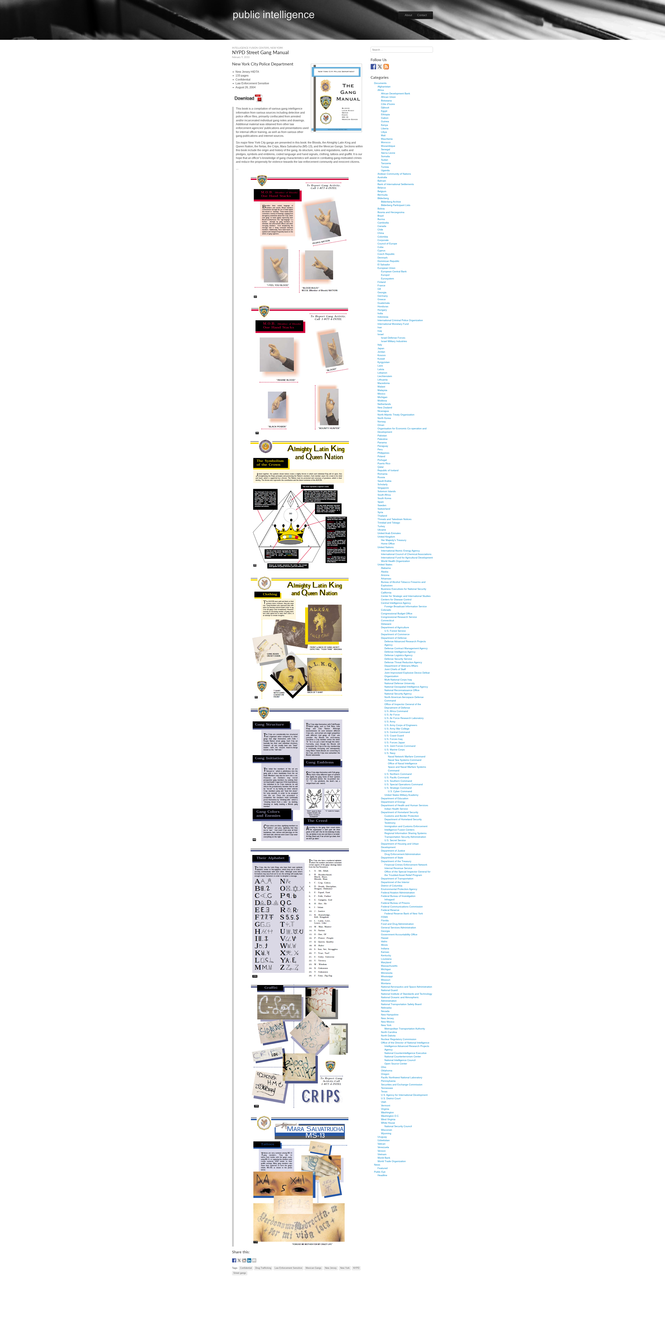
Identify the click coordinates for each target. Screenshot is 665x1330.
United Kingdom (386, 536)
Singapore (383, 487)
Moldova (382, 400)
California (386, 592)
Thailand (382, 515)
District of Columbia (391, 885)
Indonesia (383, 316)
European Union (386, 268)
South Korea (384, 498)
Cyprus (381, 250)
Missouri (385, 979)
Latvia (381, 369)
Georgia (382, 292)
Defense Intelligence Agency (399, 651)
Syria (380, 512)
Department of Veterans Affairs (401, 665)
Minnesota (386, 972)
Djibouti (385, 107)
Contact (422, 15)
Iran (380, 327)
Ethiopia (385, 114)
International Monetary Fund (393, 324)
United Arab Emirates (389, 533)
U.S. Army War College (396, 728)
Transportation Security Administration (405, 836)
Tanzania (386, 163)
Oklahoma (386, 1070)
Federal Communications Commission (402, 906)
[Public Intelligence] (273, 14)
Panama (382, 442)
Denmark (383, 257)
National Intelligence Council (399, 1060)
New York (276, 48)
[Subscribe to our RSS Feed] (386, 66)
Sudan (384, 159)
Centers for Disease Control (396, 599)
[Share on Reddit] (244, 1260)
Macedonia (384, 383)
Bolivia (381, 208)
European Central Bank (394, 271)
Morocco (386, 142)
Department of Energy (393, 801)
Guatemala (384, 303)
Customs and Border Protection (401, 815)
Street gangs (239, 1273)
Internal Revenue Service (398, 868)
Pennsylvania (388, 1081)
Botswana (386, 100)
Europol (385, 275)
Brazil (381, 215)
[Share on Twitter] (239, 1260)
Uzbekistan (384, 1140)
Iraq (380, 330)
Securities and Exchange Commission (401, 1084)
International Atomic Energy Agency (400, 550)
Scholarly (383, 484)
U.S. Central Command (397, 732)
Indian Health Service (396, 808)
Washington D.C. (390, 1115)
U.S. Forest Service (395, 630)
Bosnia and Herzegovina (391, 212)
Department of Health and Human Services (404, 805)
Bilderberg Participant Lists (395, 205)
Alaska (384, 571)
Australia (382, 177)
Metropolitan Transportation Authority (404, 1028)
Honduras (383, 306)
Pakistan (382, 435)
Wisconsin (386, 1130)
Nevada (385, 1011)
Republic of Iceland (388, 470)
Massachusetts (389, 965)
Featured (383, 1168)
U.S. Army (389, 721)
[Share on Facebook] (234, 1260)
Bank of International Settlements (396, 184)
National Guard (389, 990)
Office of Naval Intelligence (402, 763)
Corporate (383, 240)
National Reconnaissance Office (401, 690)
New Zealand (385, 407)
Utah (383, 1101)
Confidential (246, 1268)
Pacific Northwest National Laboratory (401, 1077)
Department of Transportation (397, 878)
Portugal (382, 460)
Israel (381, 334)
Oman (381, 425)
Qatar (381, 466)
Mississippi (387, 976)
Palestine (383, 439)
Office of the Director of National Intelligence (405, 1042)
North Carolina (389, 1032)
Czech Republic (386, 254)
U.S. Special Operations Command (403, 784)
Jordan (381, 351)
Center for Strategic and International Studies (406, 596)
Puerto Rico (384, 463)
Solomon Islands (387, 491)
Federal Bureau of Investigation (398, 896)
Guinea (385, 121)
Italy (380, 344)
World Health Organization (395, 561)
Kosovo (382, 355)
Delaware (386, 624)
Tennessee (387, 1088)
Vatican (381, 1143)
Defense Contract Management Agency (406, 648)
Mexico (381, 393)
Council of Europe (387, 243)
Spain (381, 501)
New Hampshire (389, 1014)
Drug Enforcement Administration (402, 854)
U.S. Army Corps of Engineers (400, 725)
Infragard (389, 899)
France (381, 285)
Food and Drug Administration (397, 924)
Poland (381, 456)
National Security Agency (398, 693)
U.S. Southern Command (398, 781)
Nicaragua (383, 411)
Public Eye (379, 1171)
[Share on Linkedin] (249, 1260)
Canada (382, 226)
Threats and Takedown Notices (394, 519)
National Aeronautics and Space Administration (406, 986)
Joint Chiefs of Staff (395, 669)
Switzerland (384, 508)
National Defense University (399, 683)
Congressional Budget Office (396, 613)
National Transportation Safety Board (401, 1004)
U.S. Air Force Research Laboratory (404, 718)
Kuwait (381, 358)
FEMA (384, 917)
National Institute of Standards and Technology (406, 993)
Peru (380, 449)
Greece (382, 299)
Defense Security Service (398, 658)
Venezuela (383, 1147)
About (408, 15)
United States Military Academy (401, 795)
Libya (384, 132)
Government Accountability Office (399, 934)
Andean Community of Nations (394, 173)
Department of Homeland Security (399, 812)
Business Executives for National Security (403, 589)
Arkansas (386, 578)
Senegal (385, 149)
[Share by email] (254, 1260)
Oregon (385, 1074)
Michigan (382, 397)
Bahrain (382, 180)
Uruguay (382, 1136)
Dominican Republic (388, 261)
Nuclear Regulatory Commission (398, 1039)
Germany (383, 295)
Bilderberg (383, 198)
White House (388, 1122)
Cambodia (383, 222)
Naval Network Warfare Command (406, 756)
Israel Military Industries (394, 341)
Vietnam (382, 1154)
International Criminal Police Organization (400, 320)
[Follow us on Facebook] (373, 66)
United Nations (386, 547)
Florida (385, 920)
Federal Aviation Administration (398, 892)
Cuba (380, 247)
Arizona (385, 575)
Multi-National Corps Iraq (398, 679)
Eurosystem (387, 278)
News (377, 1164)
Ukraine (382, 529)
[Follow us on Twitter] (380, 66)
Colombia (383, 236)
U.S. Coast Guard (394, 735)
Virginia (385, 1109)
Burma (381, 219)
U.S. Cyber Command (400, 791)
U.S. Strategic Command (398, 787)
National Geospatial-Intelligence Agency (406, 686)
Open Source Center (395, 1063)
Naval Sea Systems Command (404, 760)
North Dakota (388, 1035)
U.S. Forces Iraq (393, 739)
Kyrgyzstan (384, 362)
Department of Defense (394, 638)
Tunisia (385, 166)
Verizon (382, 1150)
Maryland (386, 962)
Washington (387, 1112)
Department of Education (394, 798)
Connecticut (387, 620)
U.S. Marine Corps (394, 749)
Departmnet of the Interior (395, 882)
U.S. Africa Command (396, 711)
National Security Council (398, 1126)
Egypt (384, 111)
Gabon (384, 118)
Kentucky (386, 955)
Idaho (384, 941)
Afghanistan (384, 86)
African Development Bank (395, 93)
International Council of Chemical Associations (406, 554)
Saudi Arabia (384, 481)
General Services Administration (398, 927)
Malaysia (382, 390)
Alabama (386, 568)
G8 (379, 289)
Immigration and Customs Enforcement (405, 826)
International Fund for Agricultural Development (407, 557)
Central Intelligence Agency (396, 603)
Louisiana (386, 958)
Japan (381, 348)
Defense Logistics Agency (398, 655)
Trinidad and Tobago (389, 522)
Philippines (383, 452)
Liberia (384, 128)
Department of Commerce (395, 634)
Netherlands (384, 404)
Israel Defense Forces (393, 337)
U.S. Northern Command (398, 774)
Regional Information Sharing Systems (405, 833)
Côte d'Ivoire (388, 104)
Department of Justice (393, 850)
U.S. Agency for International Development (404, 1095)
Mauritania (387, 138)
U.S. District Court (391, 1098)
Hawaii (384, 938)
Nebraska (386, 1007)
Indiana (385, 948)
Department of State (392, 857)
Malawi (381, 386)
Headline (382, 1175)
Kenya (384, 125)
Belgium (382, 191)
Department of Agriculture (395, 627)
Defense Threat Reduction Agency (403, 662)
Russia (381, 477)
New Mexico (387, 1021)
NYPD (356, 1268)
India (380, 313)
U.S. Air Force (392, 714)
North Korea (384, 418)
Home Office (388, 543)
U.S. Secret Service (395, 840)
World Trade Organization (392, 1161)
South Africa (384, 494)
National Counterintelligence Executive (405, 1053)
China (381, 233)
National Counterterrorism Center (402, 1056)
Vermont (385, 1105)
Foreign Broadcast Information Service (405, 606)
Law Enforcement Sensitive (288, 1268)
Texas (384, 1091)
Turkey (381, 526)
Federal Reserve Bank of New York (403, 913)
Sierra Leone (388, 152)
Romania (382, 473)
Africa (381, 90)
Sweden (382, 505)
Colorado (386, 609)
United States (385, 564)
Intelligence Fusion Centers (250, 48)
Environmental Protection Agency (399, 889)
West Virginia (388, 1119)
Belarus (382, 187)
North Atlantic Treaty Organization (396, 414)
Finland (382, 282)
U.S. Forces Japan (394, 742)
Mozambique (388, 146)
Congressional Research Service (399, 617)
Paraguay (383, 446)
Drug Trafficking (263, 1268)
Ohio (383, 1067)
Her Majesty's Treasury (393, 540)
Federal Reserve (390, 910)
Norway (382, 421)
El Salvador (384, 264)
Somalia (385, 156)
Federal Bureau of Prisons (395, 903)
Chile (380, 229)
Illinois (384, 944)
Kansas (385, 952)
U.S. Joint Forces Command (399, 746)
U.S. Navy (389, 753)
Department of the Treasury (396, 861)
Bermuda (383, 194)
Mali (383, 135)
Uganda (385, 170)
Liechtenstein (385, 376)
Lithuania (383, 379)
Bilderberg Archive (391, 201)
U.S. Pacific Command (396, 777)
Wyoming (386, 1133)
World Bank (384, 1157)
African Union (388, 97)
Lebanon (382, 372)
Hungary (382, 309)
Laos (380, 365)
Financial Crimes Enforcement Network (405, 864)
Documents (380, 83)
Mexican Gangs (313, 1268)
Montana (386, 983)
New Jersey (331, 1268)
